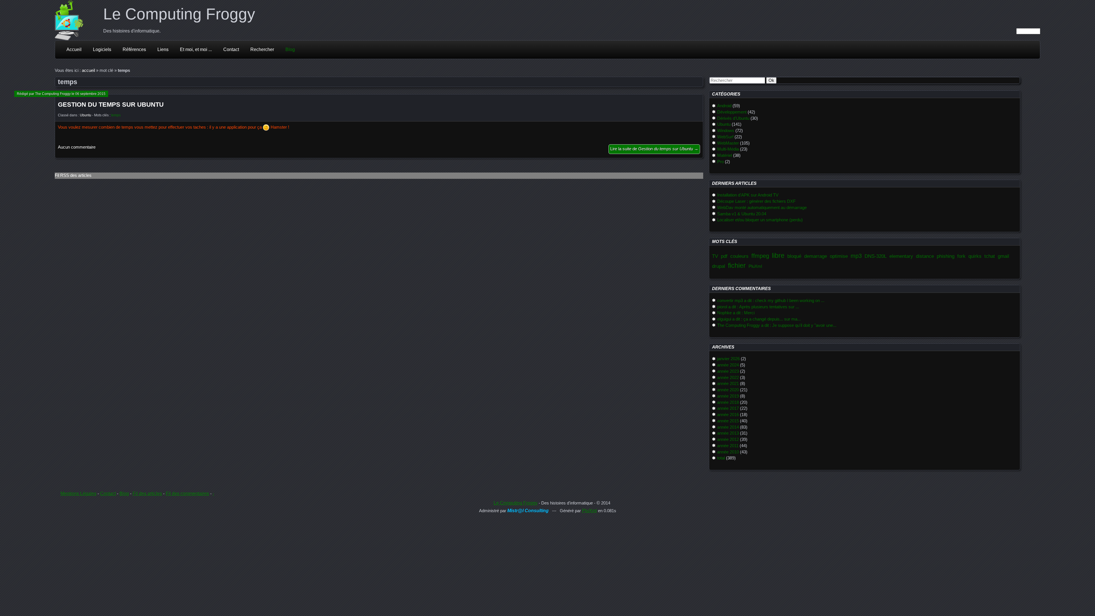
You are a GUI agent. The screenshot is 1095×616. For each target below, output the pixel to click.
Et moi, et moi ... (196, 49)
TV (715, 256)
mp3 (856, 256)
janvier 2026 (728, 358)
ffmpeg (760, 256)
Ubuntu (85, 115)
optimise (839, 256)
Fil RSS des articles (73, 175)
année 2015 (728, 421)
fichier (737, 265)
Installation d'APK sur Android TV (747, 195)
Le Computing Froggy (179, 14)
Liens (163, 49)
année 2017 (728, 408)
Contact (231, 49)
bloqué (794, 256)
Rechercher (262, 49)
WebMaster (728, 143)
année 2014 (728, 427)
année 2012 (728, 439)
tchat (989, 256)
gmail (1003, 256)
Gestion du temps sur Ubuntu (111, 104)
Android (724, 106)
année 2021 (728, 383)
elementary (901, 256)
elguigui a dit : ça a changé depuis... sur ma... (758, 319)
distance (925, 256)
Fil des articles (147, 493)
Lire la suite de (654, 149)
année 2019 (728, 396)
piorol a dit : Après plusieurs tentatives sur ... (758, 307)
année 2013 (728, 433)
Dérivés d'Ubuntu (733, 118)
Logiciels (102, 49)
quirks (975, 256)
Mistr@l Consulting (528, 510)
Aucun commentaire (77, 147)
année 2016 (728, 414)
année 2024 (728, 365)
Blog (290, 49)
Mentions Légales (78, 493)
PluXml (755, 266)
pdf (724, 256)
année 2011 (727, 445)
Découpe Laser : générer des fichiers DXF (756, 201)
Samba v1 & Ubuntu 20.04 (741, 214)
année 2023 (728, 371)
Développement (731, 112)
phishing (945, 256)
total (721, 458)
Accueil (74, 49)
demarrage (815, 256)
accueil (88, 70)
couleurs (739, 256)
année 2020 (728, 390)
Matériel (724, 155)
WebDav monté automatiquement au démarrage (761, 207)
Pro (720, 161)
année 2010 (728, 452)
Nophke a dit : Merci (735, 313)
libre (778, 255)
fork (961, 256)
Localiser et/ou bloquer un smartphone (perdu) (759, 220)
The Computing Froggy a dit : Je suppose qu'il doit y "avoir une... (776, 325)
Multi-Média (728, 149)
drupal (718, 266)
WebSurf (725, 137)
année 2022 (728, 377)
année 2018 (728, 402)
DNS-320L (876, 256)
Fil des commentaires (187, 493)
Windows (725, 130)
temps (116, 115)
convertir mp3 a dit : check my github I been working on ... (770, 300)
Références (134, 49)
